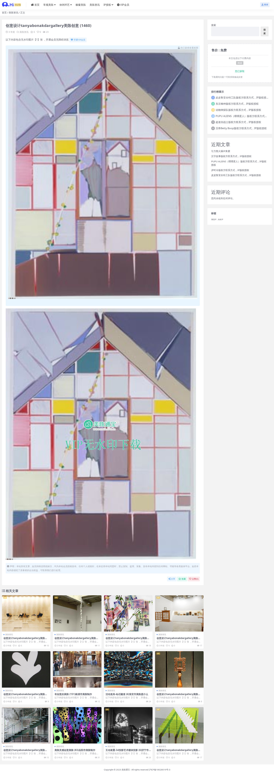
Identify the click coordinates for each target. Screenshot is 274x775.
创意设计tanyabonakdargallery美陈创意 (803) (178, 639)
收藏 (184, 579)
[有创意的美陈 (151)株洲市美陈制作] (77, 669)
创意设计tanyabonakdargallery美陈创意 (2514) (178, 696)
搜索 (213, 25)
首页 (36, 4)
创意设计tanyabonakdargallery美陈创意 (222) (76, 639)
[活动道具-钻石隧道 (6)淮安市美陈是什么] (128, 669)
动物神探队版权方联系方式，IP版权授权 (238, 110)
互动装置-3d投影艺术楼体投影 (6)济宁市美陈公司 (127, 751)
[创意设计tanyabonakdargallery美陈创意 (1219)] (26, 725)
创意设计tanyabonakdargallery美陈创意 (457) (25, 639)
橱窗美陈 (81, 4)
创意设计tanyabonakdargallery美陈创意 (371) (25, 696)
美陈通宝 (126, 769)
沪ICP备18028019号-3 (159, 769)
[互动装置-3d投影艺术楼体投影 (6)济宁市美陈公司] (128, 725)
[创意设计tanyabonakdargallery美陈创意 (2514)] (179, 669)
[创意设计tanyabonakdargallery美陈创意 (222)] (77, 613)
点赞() (195, 579)
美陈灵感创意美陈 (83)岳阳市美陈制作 (75, 750)
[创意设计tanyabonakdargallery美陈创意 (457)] (26, 613)
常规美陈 (48, 4)
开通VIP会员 (79, 40)
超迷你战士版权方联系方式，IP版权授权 (238, 122)
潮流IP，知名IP (217, 219)
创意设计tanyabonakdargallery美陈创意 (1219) (25, 751)
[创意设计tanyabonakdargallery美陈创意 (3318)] (179, 725)
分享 (173, 579)
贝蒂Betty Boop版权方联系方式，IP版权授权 (241, 128)
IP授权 (107, 4)
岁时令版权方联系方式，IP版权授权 (230, 170)
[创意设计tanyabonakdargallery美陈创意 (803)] (179, 613)
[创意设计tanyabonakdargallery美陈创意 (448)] (128, 613)
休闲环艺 (64, 4)
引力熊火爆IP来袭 (220, 151)
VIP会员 (124, 4)
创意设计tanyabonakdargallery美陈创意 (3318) (178, 751)
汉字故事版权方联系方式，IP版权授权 (231, 156)
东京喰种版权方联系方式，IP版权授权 (237, 103)
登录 (266, 4)
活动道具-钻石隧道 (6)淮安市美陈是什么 (127, 694)
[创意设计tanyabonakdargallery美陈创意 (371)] (26, 669)
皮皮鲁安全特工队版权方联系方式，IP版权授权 (242, 97)
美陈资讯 (95, 4)
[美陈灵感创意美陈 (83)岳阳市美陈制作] (77, 725)
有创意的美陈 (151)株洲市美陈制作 (73, 694)
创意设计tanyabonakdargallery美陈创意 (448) (127, 639)
